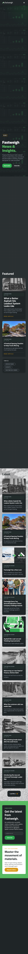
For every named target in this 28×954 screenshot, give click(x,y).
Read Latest (7, 165)
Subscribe (17, 165)
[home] (7, 3)
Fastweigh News (12, 370)
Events (8, 367)
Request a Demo (11, 870)
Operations (10, 364)
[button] (24, 2)
